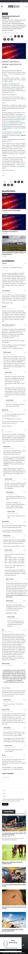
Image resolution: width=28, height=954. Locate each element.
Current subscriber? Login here (11, 949)
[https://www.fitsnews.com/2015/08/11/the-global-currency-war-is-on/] (14, 222)
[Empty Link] (24, 811)
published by (14, 84)
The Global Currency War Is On (10, 231)
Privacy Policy (22, 952)
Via (3, 172)
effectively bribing (8, 124)
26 (17, 32)
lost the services (10, 133)
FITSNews (5, 32)
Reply (25, 263)
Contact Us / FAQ (5, 952)
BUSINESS (5, 13)
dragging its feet (20, 117)
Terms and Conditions (14, 952)
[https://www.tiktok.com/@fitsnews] (23, 945)
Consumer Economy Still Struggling (11, 210)
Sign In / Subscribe (24, 1)
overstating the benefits (13, 121)
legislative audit (17, 132)
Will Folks (5, 256)
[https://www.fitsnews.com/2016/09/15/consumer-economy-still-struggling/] (14, 201)
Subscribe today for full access (11, 948)
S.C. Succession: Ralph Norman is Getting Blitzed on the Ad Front (12, 930)
